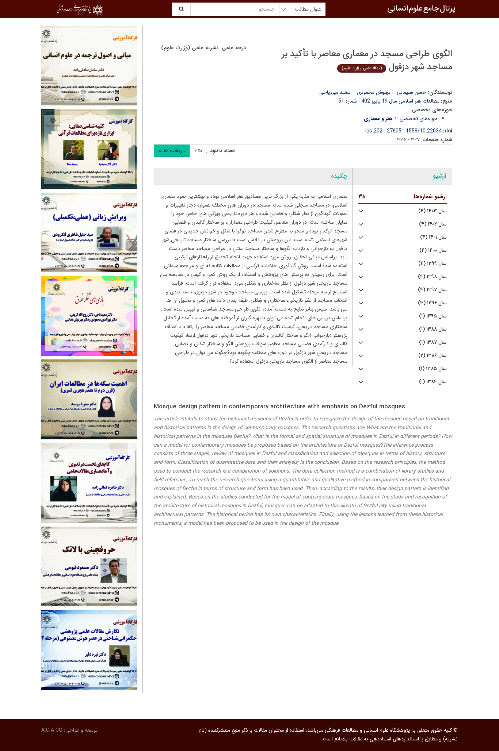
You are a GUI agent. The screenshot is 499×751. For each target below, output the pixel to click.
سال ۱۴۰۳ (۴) (432, 211)
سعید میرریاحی (335, 92)
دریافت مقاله (172, 151)
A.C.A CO (51, 730)
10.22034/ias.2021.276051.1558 (403, 131)
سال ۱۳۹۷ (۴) (432, 290)
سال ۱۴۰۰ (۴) (433, 250)
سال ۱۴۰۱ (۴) (433, 237)
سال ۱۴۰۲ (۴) (433, 224)
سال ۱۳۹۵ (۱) (433, 316)
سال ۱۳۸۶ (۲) (432, 355)
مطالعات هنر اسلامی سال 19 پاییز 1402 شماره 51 (388, 101)
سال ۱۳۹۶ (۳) (432, 303)
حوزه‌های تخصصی (419, 119)
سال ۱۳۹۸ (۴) (432, 277)
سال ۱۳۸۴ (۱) (433, 382)
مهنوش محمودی (374, 92)
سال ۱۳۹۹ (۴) (432, 263)
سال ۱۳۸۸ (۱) (433, 329)
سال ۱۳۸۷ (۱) (433, 342)
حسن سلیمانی (411, 92)
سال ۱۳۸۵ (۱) (433, 369)
